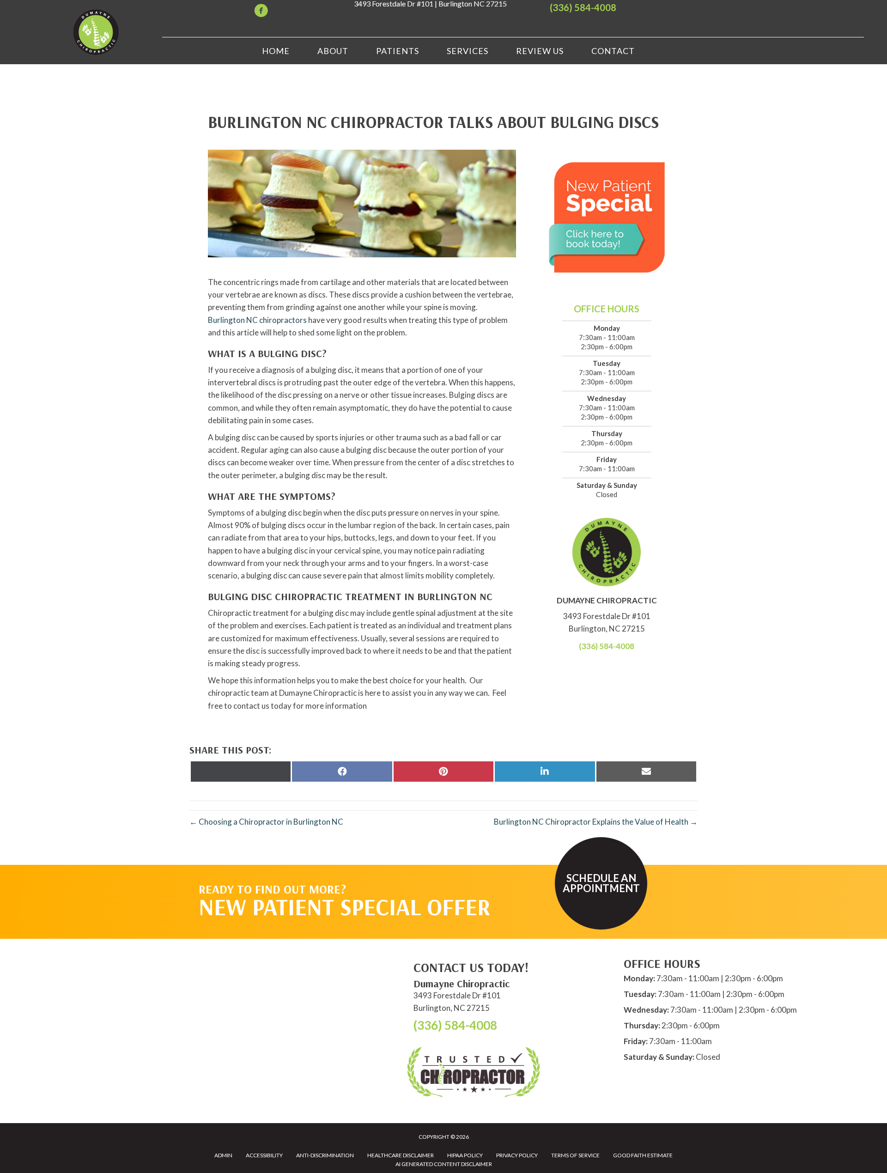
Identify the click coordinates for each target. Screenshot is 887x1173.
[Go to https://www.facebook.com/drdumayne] (261, 12)
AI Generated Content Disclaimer (443, 1164)
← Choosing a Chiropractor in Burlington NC (266, 822)
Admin (223, 1155)
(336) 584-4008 (583, 7)
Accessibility (264, 1155)
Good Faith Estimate (643, 1155)
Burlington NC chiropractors (257, 320)
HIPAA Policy (465, 1155)
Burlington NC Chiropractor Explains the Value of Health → (596, 822)
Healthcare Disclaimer (400, 1155)
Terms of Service (575, 1155)
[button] (601, 883)
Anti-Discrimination (325, 1155)
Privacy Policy (517, 1155)
